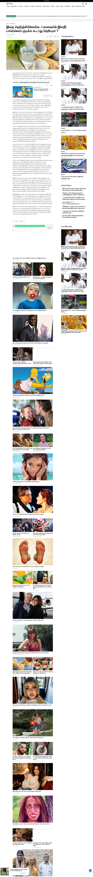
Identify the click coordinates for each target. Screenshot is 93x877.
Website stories (80, 6)
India (57, 6)
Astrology (39, 6)
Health (53, 6)
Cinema (32, 6)
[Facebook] (44, 1)
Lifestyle (26, 6)
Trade (73, 6)
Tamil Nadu (14, 6)
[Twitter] (46, 1)
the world (67, 6)
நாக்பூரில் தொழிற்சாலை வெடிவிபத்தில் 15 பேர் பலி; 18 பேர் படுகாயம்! (34, 82)
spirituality (46, 6)
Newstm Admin (11, 34)
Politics (20, 6)
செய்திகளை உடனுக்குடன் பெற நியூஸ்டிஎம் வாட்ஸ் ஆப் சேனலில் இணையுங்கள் (30, 226)
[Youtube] (48, 1)
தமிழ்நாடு (12, 23)
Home (8, 6)
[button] (86, 4)
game (61, 6)
